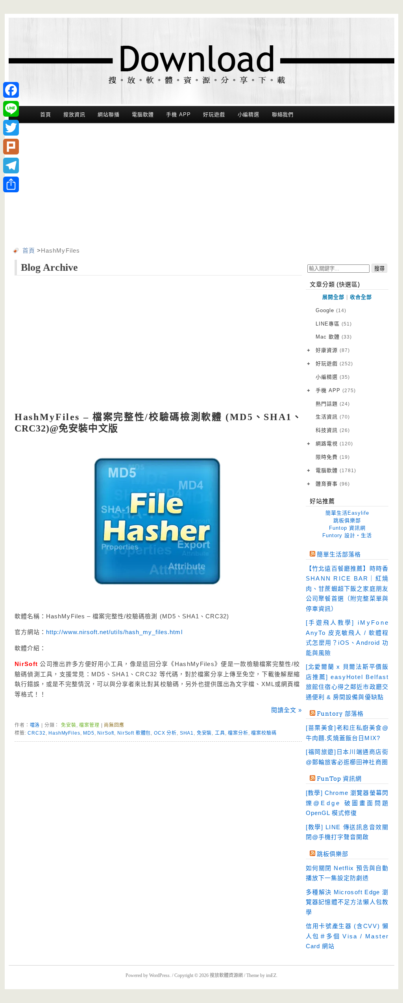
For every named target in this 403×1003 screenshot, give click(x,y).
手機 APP (178, 114)
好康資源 (333, 350)
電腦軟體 (143, 114)
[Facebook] (11, 89)
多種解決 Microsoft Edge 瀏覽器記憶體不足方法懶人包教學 (347, 902)
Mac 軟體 (334, 337)
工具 (220, 733)
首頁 (45, 114)
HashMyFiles (64, 733)
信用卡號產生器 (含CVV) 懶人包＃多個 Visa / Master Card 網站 (347, 936)
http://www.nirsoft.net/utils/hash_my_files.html (114, 632)
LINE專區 (334, 324)
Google (331, 310)
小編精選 (249, 114)
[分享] (11, 184)
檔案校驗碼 (263, 733)
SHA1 (187, 733)
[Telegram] (11, 165)
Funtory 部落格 (340, 713)
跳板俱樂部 (347, 520)
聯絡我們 (283, 114)
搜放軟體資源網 (226, 975)
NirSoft (105, 733)
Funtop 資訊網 (347, 528)
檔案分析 (238, 733)
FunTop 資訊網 (339, 778)
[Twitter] (11, 127)
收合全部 (361, 297)
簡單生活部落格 (339, 554)
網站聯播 (109, 114)
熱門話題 (333, 404)
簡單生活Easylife (347, 513)
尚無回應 (114, 725)
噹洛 (35, 725)
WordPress (159, 975)
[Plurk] (11, 146)
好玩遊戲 (214, 114)
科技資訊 (333, 430)
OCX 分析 (165, 733)
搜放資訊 (74, 114)
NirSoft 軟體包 (134, 733)
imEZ (271, 975)
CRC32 (36, 733)
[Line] (11, 108)
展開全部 (333, 297)
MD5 (88, 733)
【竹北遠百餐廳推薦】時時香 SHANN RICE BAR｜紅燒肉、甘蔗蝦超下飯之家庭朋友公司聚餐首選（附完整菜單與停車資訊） (347, 588)
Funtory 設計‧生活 (347, 535)
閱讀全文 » (286, 710)
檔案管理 (89, 725)
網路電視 (334, 444)
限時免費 (333, 457)
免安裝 (68, 725)
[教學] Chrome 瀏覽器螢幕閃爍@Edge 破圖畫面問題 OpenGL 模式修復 (347, 802)
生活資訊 (333, 417)
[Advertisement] (201, 186)
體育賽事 (333, 484)
